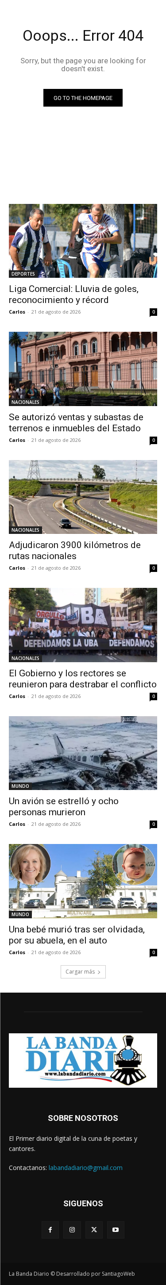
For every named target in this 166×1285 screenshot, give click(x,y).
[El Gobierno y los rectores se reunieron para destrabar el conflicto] (83, 625)
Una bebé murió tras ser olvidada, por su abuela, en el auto (77, 935)
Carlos (17, 311)
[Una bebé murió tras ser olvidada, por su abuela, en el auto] (83, 881)
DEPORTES (23, 274)
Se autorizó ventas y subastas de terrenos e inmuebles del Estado (76, 422)
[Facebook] (50, 1230)
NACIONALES (25, 402)
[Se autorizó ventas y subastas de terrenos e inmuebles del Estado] (83, 369)
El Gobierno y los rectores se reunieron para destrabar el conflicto (83, 679)
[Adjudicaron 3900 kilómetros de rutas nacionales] (83, 497)
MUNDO (20, 786)
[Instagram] (72, 1230)
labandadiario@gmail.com (86, 1167)
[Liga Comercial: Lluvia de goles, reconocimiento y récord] (83, 241)
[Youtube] (115, 1230)
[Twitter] (94, 1230)
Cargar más (80, 971)
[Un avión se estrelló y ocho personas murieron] (83, 753)
